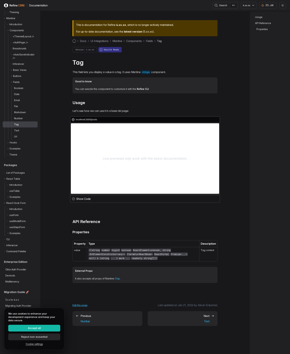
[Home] (74, 41)
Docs (83, 41)
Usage (258, 17)
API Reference (263, 23)
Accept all (34, 328)
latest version (133, 31)
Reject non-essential (34, 336)
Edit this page (79, 305)
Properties (262, 29)
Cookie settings (34, 344)
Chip (117, 278)
